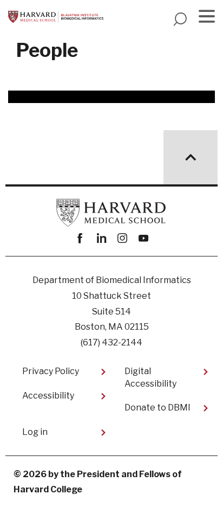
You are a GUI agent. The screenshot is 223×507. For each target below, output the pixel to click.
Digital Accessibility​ (150, 377)
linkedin (100, 238)
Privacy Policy (50, 371)
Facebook (79, 238)
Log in (35, 432)
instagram (122, 238)
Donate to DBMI (157, 407)
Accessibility (48, 395)
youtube (143, 238)
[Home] (55, 17)
